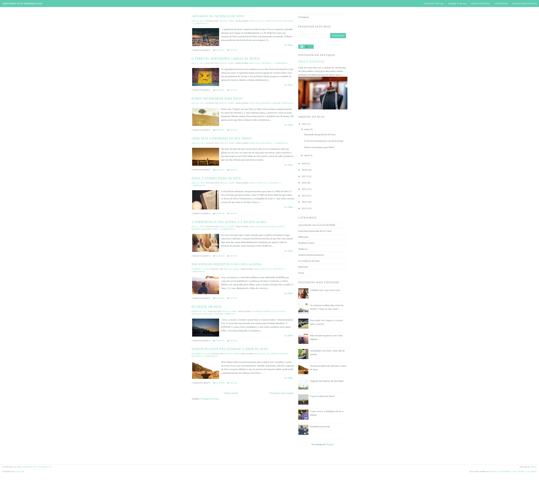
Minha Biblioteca (524, 3)
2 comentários (280, 143)
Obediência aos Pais (320, 426)
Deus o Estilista (311, 61)
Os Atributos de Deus (272, 21)
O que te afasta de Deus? (322, 396)
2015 (304, 189)
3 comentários (200, 23)
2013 (304, 201)
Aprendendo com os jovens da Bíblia (316, 224)
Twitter (233, 50)
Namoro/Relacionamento (311, 254)
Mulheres (196, 229)
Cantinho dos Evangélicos (22, 3)
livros (301, 272)
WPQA (534, 467)
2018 (304, 169)
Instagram (303, 17)
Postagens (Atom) (209, 398)
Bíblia (253, 183)
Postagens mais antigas (281, 393)
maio (306, 129)
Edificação (254, 21)
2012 (304, 208)
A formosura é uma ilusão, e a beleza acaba (229, 222)
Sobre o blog (457, 3)
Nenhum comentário (283, 103)
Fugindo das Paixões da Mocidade (326, 381)
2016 (304, 182)
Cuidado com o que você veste (325, 290)
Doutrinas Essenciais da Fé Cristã (269, 311)
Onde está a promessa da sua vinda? (222, 138)
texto (215, 229)
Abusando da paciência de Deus (218, 16)
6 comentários (227, 229)
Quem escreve (480, 3)
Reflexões (288, 21)
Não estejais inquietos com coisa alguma (227, 264)
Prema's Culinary (527, 472)
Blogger (330, 444)
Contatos (501, 3)
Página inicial (434, 3)
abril (306, 155)
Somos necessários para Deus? (217, 98)
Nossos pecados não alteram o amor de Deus (230, 349)
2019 (304, 163)
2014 (304, 195)
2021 (304, 123)
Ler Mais (288, 44)
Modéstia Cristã (276, 227)
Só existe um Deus (206, 306)
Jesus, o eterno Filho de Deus (216, 178)
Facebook (220, 50)
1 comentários (280, 63)
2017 (304, 176)
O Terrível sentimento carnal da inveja (226, 58)
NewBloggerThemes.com (503, 472)
